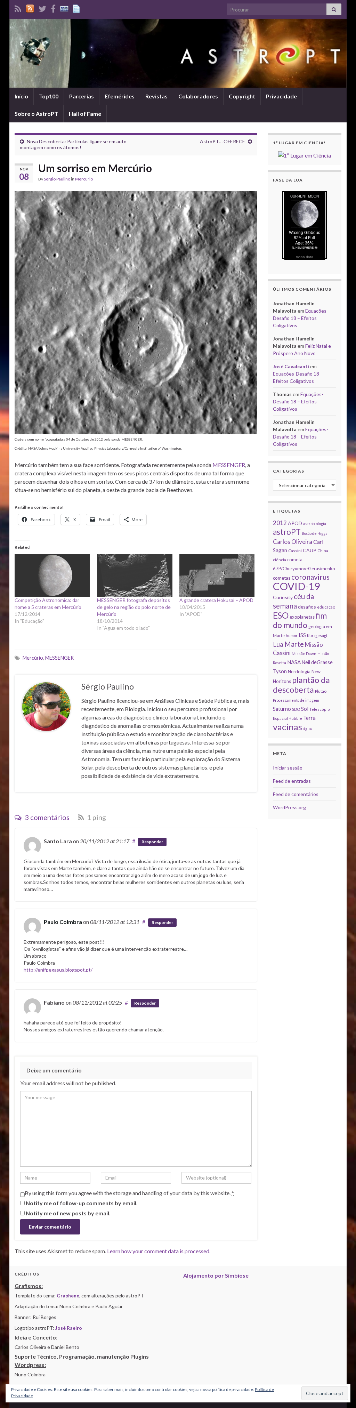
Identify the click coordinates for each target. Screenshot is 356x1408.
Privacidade (281, 96)
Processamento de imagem (296, 700)
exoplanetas (302, 617)
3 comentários (46, 817)
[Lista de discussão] (64, 7)
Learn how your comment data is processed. (158, 1251)
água (307, 728)
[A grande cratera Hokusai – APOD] (217, 575)
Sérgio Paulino (57, 179)
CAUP (309, 550)
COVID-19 (296, 586)
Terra (309, 718)
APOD (295, 523)
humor (292, 635)
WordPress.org (289, 807)
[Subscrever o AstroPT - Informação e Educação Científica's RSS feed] (18, 7)
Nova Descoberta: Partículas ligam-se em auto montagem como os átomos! (73, 144)
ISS (302, 635)
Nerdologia (299, 671)
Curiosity (283, 597)
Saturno (282, 709)
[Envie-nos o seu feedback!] (77, 7)
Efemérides (120, 96)
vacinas (287, 727)
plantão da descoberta (301, 684)
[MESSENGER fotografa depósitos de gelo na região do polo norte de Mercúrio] (134, 575)
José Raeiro (68, 1328)
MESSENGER (228, 464)
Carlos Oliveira (292, 541)
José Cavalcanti (291, 366)
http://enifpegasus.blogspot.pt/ (58, 970)
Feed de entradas (292, 781)
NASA (294, 662)
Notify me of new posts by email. (68, 1213)
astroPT (287, 532)
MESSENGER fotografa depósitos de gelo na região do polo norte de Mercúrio (134, 607)
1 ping (96, 817)
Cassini (295, 550)
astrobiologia (314, 523)
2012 (280, 522)
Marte (294, 644)
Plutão (320, 691)
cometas (281, 578)
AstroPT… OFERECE (222, 141)
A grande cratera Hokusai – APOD (216, 600)
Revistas (156, 96)
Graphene (68, 1295)
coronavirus (310, 576)
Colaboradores (198, 96)
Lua (278, 644)
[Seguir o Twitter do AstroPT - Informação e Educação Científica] (42, 7)
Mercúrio (84, 179)
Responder (152, 841)
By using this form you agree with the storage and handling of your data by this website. (129, 1193)
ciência (279, 559)
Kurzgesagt (317, 635)
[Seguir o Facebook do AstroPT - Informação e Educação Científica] (53, 7)
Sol (304, 709)
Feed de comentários (295, 794)
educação (326, 607)
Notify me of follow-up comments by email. (82, 1203)
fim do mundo (300, 620)
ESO (281, 615)
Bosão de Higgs (314, 533)
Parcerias (81, 96)
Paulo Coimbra (63, 921)
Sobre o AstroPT (36, 113)
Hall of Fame (85, 113)
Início (21, 96)
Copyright (242, 96)
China (322, 550)
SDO (296, 709)
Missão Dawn (304, 653)
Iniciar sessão (287, 768)
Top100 (48, 96)
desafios (307, 607)
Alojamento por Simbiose (216, 1275)
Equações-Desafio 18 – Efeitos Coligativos (300, 318)
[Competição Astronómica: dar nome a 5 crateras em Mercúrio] (52, 575)
